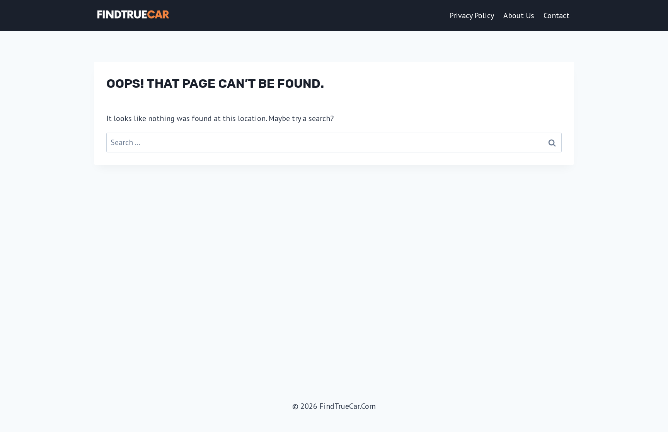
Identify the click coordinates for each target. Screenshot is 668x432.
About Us (518, 15)
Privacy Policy (471, 15)
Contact (556, 15)
